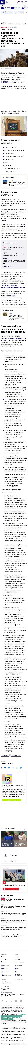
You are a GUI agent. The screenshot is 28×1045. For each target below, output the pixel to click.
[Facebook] (2, 767)
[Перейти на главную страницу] (2, 2)
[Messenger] (20, 767)
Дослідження (7, 975)
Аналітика (6, 971)
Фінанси (3, 956)
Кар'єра (17, 956)
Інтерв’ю (19, 971)
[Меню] (25, 2)
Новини (5, 246)
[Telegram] (5, 767)
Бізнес (10, 313)
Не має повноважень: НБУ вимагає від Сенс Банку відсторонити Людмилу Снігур (13, 921)
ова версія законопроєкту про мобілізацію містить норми (12, 298)
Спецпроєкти (4, 961)
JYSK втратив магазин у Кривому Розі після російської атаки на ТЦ (13, 254)
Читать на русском (6, 29)
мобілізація (5, 755)
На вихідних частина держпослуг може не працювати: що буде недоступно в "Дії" (14, 261)
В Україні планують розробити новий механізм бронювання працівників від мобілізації (17, 183)
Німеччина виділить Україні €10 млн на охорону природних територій (12, 935)
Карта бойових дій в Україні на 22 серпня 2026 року (13, 248)
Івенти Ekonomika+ (20, 961)
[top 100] (7, 2)
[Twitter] (9, 767)
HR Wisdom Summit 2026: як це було (14, 885)
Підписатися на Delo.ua (12, 889)
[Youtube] (16, 1001)
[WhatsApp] (17, 767)
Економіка (3, 954)
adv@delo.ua (4, 989)
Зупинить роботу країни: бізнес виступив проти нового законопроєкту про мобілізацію (17, 317)
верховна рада (16, 755)
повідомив (10, 86)
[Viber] (13, 767)
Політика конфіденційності (6, 982)
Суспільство (4, 959)
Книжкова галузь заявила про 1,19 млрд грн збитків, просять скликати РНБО (13, 928)
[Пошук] (22, 2)
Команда (3, 979)
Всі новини (6, 266)
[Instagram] (20, 1001)
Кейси (18, 968)
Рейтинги (17, 959)
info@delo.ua (4, 996)
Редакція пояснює (19, 975)
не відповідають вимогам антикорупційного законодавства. (13, 285)
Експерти (5, 968)
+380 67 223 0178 (5, 988)
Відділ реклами (19, 979)
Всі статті (13, 861)
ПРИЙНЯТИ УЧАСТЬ (11, 800)
